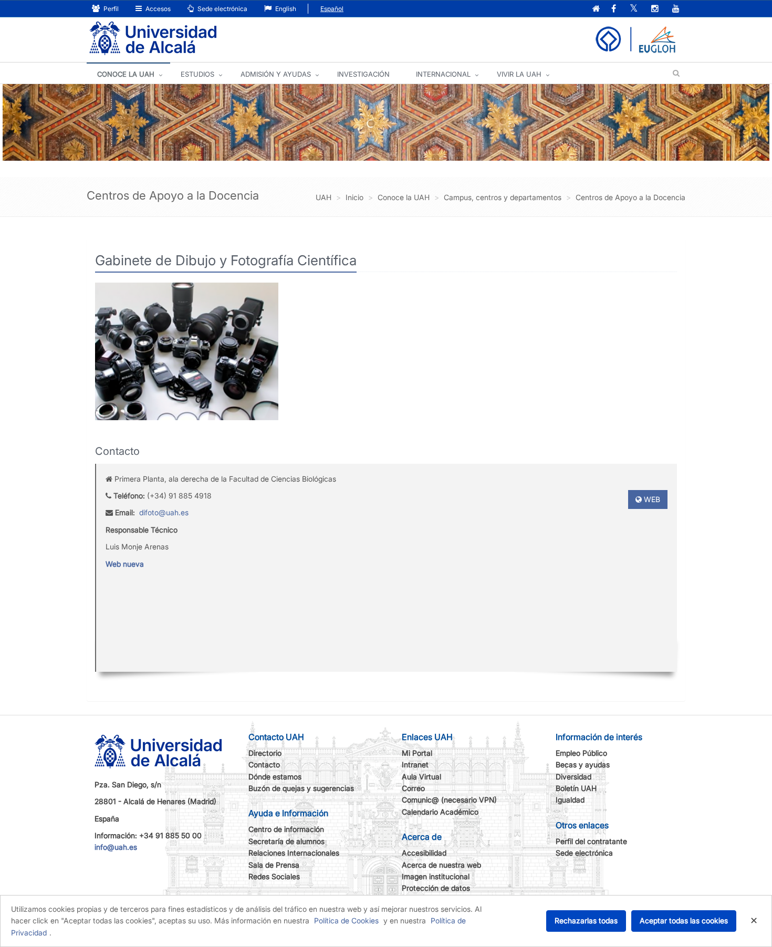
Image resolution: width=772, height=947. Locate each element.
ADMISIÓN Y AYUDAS (276, 74)
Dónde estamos (274, 776)
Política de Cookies (346, 920)
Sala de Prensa (273, 864)
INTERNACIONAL (443, 74)
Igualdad (570, 799)
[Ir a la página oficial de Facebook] (613, 9)
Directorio (264, 752)
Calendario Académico (440, 811)
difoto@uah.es (164, 512)
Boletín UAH (576, 788)
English (285, 9)
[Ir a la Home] (153, 38)
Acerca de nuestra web (441, 864)
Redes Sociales (274, 876)
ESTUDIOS (197, 74)
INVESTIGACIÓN (363, 74)
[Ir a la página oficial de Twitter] (634, 9)
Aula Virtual (421, 776)
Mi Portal (417, 752)
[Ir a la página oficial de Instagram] (655, 9)
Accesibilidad (424, 852)
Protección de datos (436, 887)
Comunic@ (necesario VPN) (449, 799)
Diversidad (573, 776)
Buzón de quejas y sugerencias (301, 788)
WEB (651, 499)
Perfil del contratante (591, 841)
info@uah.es (116, 846)
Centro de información (286, 829)
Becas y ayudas (583, 764)
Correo (413, 788)
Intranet (415, 764)
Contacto (264, 764)
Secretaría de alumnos (286, 841)
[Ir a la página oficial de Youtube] (676, 9)
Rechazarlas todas (586, 920)
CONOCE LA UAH (125, 74)
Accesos (157, 9)
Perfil (110, 9)
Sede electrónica (221, 9)
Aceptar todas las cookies (684, 920)
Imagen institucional (436, 876)
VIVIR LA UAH (519, 74)
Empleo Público (581, 752)
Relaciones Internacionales (293, 852)
